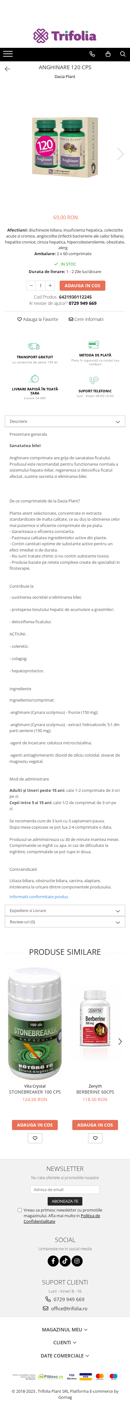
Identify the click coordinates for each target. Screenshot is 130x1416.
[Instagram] (77, 1261)
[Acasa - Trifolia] (65, 36)
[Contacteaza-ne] (92, 54)
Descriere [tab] (18, 421)
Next (120, 154)
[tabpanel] (65, 148)
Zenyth (95, 1086)
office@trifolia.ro (68, 1308)
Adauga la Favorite (40, 319)
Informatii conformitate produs (38, 896)
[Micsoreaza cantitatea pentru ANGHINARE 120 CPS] (31, 286)
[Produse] (8, 55)
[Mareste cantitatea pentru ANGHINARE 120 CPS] (50, 286)
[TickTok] (65, 1261)
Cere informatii (88, 319)
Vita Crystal (34, 1086)
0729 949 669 (68, 1299)
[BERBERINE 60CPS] (95, 1023)
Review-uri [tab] (22, 922)
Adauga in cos (82, 285)
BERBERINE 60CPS (95, 1092)
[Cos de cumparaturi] (108, 54)
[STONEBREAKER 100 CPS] (35, 1023)
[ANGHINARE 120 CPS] (65, 148)
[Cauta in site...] (123, 54)
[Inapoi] (4, 69)
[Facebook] (53, 1261)
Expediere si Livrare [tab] (28, 910)
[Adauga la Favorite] (35, 1138)
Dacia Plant (65, 76)
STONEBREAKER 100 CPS (35, 1092)
